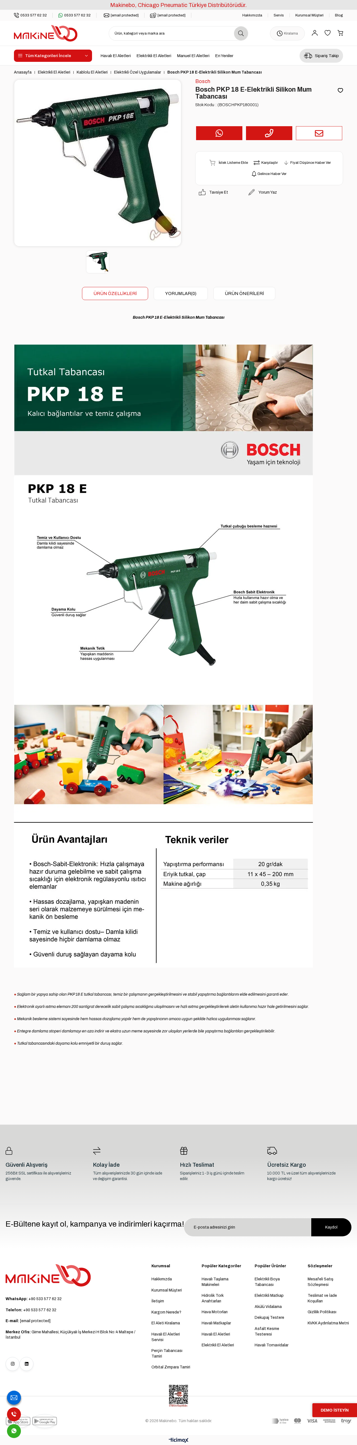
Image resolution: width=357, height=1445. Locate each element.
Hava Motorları (215, 1312)
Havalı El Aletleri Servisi (165, 1337)
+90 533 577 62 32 (34, 1299)
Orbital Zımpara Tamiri (170, 1367)
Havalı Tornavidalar (271, 1345)
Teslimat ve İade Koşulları (322, 1298)
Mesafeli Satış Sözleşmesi (320, 1282)
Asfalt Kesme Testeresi (267, 1331)
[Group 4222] (48, 1275)
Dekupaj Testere (269, 1317)
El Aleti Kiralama (165, 1323)
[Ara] (241, 33)
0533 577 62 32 (33, 15)
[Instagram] (13, 1364)
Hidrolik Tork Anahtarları (213, 1298)
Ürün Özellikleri (115, 293)
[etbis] (178, 1396)
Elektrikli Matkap (269, 1295)
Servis (279, 15)
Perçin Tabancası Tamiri (166, 1353)
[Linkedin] (26, 1364)
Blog (339, 15)
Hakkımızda (252, 15)
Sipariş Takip (327, 55)
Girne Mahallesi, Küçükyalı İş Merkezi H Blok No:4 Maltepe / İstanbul (70, 1335)
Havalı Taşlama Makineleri (215, 1282)
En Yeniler (224, 55)
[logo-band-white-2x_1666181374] (311, 1421)
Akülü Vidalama (268, 1307)
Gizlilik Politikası (322, 1312)
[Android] (44, 1421)
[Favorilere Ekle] (340, 91)
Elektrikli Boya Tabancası (267, 1282)
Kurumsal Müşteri (309, 15)
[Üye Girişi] (315, 33)
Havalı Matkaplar (216, 1323)
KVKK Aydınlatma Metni (328, 1323)
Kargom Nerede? (166, 1312)
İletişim (157, 1301)
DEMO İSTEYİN (335, 1410)
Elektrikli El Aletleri (153, 55)
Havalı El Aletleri (115, 55)
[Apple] (18, 1421)
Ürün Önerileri (244, 293)
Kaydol (331, 1227)
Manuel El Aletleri (193, 55)
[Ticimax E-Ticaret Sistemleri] (179, 1441)
